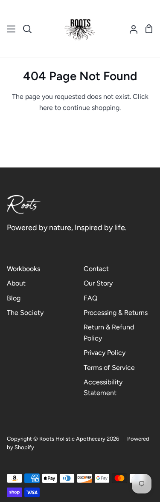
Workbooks (23, 269)
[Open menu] (11, 29)
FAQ (90, 298)
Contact (96, 269)
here (46, 108)
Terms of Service (109, 368)
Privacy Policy (104, 353)
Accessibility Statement (103, 387)
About (16, 283)
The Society (25, 313)
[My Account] (130, 29)
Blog (13, 298)
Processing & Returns (116, 313)
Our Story (98, 283)
